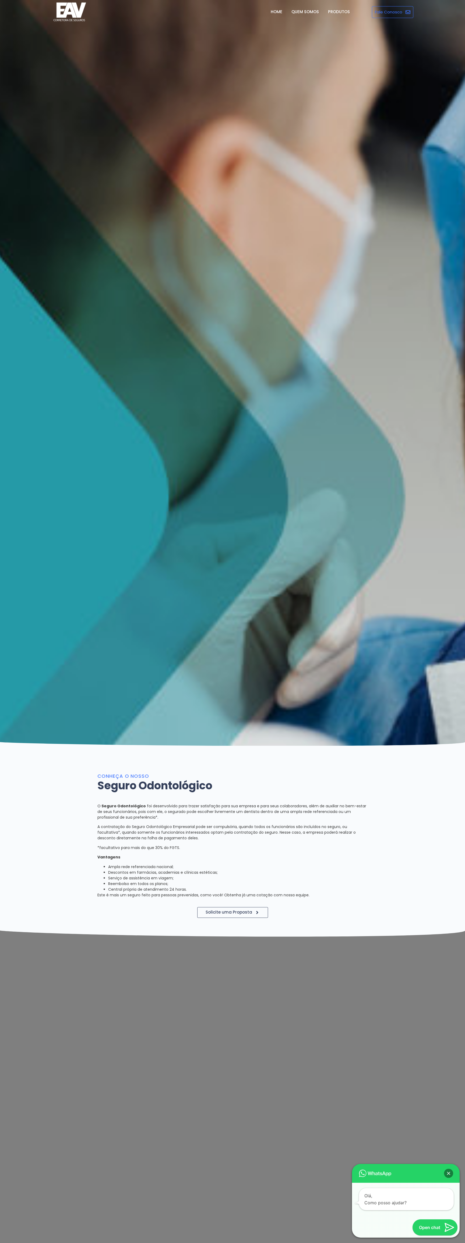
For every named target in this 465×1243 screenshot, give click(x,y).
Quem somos (305, 12)
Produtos (339, 12)
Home (276, 12)
